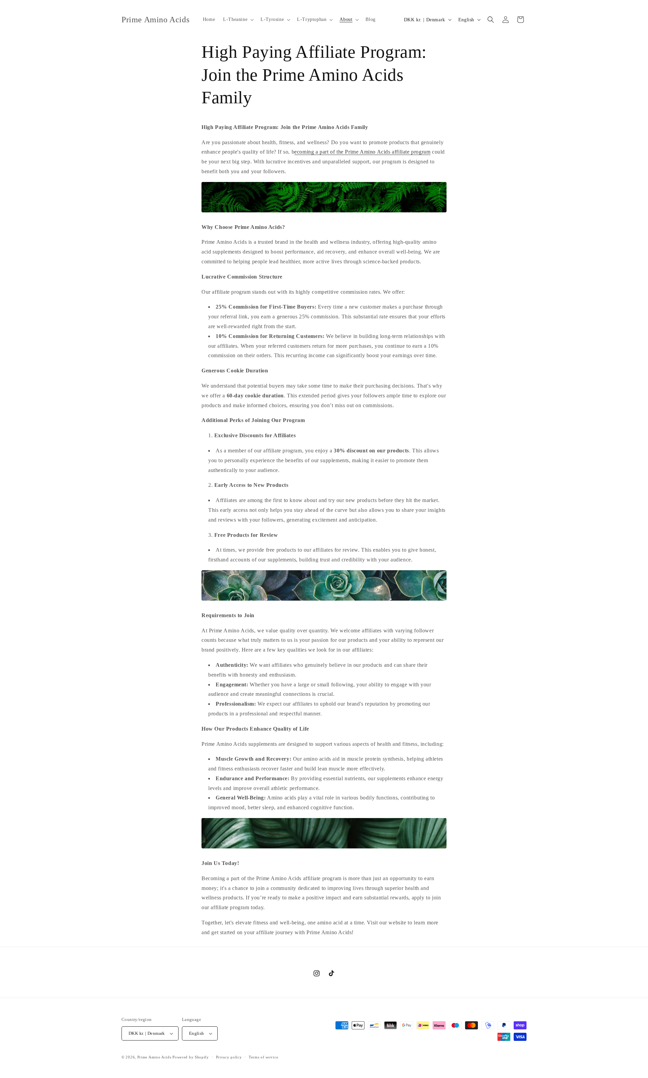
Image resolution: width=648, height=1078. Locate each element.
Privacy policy (229, 1057)
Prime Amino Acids (154, 1057)
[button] (237, 19)
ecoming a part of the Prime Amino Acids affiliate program (362, 152)
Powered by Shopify (190, 1057)
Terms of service (263, 1057)
